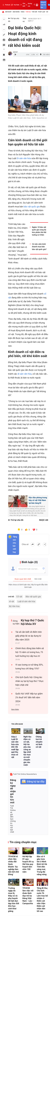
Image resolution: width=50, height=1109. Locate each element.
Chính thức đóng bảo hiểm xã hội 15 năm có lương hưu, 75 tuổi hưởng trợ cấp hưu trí (29, 652)
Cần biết (24, 5)
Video (22, 12)
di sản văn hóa (25, 374)
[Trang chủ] (3, 12)
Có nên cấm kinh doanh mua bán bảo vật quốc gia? (39, 246)
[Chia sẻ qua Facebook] (33, 544)
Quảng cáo (30, 5)
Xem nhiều (16, 12)
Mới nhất (8, 12)
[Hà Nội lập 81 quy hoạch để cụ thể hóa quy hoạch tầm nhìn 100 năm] (28, 850)
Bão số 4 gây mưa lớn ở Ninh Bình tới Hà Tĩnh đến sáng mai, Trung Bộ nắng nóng (42, 865)
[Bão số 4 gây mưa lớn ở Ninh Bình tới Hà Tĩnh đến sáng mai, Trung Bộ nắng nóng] (42, 850)
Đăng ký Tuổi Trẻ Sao (43, 4)
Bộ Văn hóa (14, 606)
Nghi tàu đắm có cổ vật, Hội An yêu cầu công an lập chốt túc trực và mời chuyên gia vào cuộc (27, 750)
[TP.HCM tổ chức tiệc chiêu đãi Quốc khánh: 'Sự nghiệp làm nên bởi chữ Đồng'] (13, 850)
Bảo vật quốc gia (33, 596)
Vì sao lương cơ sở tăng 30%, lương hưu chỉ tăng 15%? (29, 667)
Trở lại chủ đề (13, 20)
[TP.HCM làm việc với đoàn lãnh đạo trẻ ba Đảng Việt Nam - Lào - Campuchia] (28, 882)
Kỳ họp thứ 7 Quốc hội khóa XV (32, 622)
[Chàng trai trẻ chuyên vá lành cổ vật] (40, 731)
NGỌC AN (43, 520)
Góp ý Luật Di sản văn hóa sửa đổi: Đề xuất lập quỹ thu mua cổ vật (15, 746)
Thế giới (34, 12)
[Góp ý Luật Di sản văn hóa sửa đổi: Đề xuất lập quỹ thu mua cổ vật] (15, 731)
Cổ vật (19, 596)
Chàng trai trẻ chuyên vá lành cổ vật (39, 741)
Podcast (7, 5)
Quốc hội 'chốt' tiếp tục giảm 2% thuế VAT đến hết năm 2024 (29, 697)
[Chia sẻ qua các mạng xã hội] (45, 544)
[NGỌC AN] (10, 53)
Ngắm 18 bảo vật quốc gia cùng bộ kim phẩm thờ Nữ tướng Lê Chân (39, 231)
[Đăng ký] (33, 781)
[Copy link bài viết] (39, 544)
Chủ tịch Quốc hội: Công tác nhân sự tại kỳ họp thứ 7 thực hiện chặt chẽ (29, 681)
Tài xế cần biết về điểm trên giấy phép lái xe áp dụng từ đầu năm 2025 (28, 636)
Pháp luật (41, 12)
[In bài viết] (4, 60)
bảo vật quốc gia (32, 206)
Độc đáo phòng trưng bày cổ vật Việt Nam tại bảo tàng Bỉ (38, 500)
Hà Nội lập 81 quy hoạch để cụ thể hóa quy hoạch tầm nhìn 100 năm (28, 864)
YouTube (16, 5)
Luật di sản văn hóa (26, 601)
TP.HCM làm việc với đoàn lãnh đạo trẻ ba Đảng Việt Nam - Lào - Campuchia (27, 896)
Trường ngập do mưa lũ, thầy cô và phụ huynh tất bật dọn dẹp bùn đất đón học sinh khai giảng (13, 899)
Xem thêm (15, 709)
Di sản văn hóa (24, 158)
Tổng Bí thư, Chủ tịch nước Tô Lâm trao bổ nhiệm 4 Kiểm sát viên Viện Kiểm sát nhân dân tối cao (42, 899)
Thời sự (28, 12)
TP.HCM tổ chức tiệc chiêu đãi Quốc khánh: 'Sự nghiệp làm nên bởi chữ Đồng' (13, 865)
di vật (11, 601)
